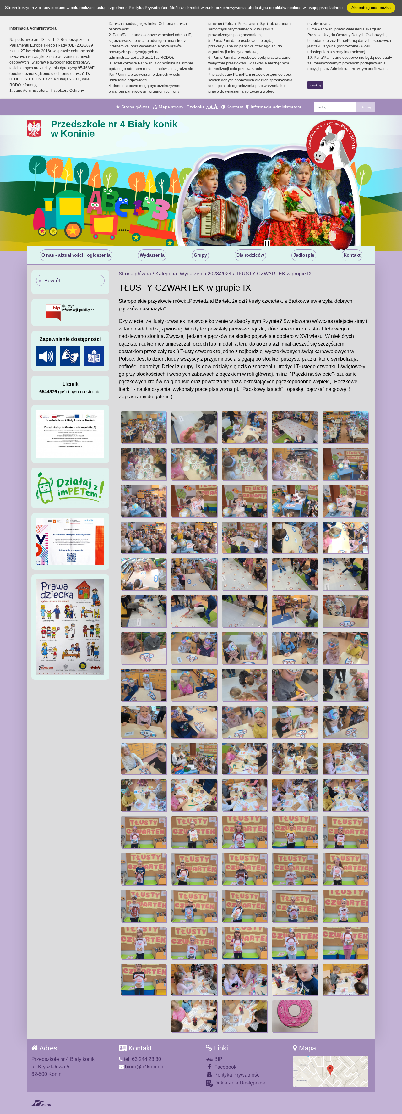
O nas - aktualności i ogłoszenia (76, 255)
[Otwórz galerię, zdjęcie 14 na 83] (295, 501)
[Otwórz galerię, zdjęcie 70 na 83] (345, 906)
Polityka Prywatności (237, 1075)
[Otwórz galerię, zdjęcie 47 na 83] (194, 758)
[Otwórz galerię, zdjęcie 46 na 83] (143, 758)
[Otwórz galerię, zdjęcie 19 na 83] (295, 537)
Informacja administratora (275, 106)
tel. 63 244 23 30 (142, 1059)
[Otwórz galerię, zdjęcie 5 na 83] (345, 427)
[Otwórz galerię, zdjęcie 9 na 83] (295, 464)
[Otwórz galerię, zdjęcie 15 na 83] (345, 501)
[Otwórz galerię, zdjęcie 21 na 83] (143, 574)
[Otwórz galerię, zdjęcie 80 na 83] (345, 979)
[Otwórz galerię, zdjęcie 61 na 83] (143, 869)
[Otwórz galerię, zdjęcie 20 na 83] (345, 537)
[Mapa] (330, 1071)
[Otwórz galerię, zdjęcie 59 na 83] (295, 832)
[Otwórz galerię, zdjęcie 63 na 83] (244, 869)
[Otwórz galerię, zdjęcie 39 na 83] (295, 685)
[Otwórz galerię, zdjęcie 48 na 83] (244, 758)
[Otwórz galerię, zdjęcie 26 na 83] (143, 611)
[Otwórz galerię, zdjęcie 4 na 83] (295, 427)
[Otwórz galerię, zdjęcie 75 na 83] (345, 943)
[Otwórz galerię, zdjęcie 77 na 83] (194, 979)
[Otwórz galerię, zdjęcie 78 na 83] (244, 979)
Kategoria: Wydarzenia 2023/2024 (193, 273)
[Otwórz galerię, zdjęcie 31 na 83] (143, 648)
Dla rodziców (250, 255)
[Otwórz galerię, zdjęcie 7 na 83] (194, 464)
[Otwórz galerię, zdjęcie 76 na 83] (143, 979)
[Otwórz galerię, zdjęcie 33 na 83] (244, 648)
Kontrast (234, 106)
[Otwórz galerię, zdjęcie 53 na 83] (244, 795)
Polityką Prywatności (148, 7)
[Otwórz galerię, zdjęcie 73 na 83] (244, 943)
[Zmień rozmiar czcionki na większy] (211, 106)
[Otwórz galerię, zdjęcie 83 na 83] (295, 1016)
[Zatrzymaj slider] (267, 244)
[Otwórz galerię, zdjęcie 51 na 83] (143, 795)
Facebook (224, 1067)
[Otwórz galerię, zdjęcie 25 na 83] (345, 574)
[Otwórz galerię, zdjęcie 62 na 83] (194, 869)
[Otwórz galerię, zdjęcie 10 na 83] (345, 464)
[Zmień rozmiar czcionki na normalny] (207, 106)
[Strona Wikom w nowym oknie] (41, 1103)
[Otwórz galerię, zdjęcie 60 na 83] (345, 832)
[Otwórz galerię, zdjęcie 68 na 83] (244, 906)
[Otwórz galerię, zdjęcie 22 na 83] (194, 574)
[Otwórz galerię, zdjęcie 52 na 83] (194, 795)
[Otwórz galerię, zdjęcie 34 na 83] (295, 648)
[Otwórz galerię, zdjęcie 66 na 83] (143, 906)
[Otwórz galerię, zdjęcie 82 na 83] (244, 1016)
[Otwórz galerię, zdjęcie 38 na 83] (244, 685)
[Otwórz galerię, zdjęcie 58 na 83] (244, 832)
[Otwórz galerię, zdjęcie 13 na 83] (244, 501)
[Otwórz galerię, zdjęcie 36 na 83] (143, 685)
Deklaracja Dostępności (240, 1082)
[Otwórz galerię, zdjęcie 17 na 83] (194, 537)
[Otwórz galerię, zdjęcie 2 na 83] (194, 427)
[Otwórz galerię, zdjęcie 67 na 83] (194, 906)
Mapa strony (170, 106)
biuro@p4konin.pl (144, 1066)
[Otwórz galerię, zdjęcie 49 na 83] (295, 758)
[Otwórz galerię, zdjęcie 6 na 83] (143, 464)
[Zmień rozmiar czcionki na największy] (215, 106)
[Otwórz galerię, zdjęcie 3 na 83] (244, 427)
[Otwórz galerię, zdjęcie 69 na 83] (295, 906)
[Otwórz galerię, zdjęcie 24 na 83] (295, 574)
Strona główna (135, 106)
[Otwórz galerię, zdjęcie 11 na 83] (143, 501)
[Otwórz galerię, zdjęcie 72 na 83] (194, 943)
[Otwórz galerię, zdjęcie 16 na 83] (143, 537)
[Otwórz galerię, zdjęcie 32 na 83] (194, 648)
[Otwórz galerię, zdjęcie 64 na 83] (295, 869)
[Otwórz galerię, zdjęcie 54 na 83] (295, 795)
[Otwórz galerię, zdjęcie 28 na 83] (244, 611)
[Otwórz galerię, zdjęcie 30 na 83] (345, 611)
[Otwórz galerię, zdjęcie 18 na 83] (244, 537)
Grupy (200, 255)
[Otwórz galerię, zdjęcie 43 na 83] (244, 722)
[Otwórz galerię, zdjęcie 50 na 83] (345, 758)
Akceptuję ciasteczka (371, 7)
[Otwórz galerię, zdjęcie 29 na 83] (295, 611)
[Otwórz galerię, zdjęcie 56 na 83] (143, 832)
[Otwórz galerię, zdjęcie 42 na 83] (194, 722)
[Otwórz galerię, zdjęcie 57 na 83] (194, 832)
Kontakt (352, 255)
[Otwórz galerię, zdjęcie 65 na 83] (345, 869)
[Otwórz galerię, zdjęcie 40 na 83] (345, 685)
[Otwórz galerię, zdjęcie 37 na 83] (194, 685)
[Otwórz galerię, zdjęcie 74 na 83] (295, 943)
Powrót (52, 280)
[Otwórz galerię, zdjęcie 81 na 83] (194, 1016)
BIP (217, 1059)
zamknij (315, 85)
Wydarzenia (152, 255)
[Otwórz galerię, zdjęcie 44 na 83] (295, 722)
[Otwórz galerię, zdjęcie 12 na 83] (194, 501)
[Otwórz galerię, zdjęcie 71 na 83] (143, 943)
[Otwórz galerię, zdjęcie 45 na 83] (345, 722)
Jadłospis (303, 255)
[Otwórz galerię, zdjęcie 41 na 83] (143, 722)
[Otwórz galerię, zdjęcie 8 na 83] (244, 464)
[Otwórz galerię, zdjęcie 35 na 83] (345, 648)
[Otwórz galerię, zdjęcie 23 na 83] (244, 574)
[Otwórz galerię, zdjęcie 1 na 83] (143, 427)
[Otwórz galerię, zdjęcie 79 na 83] (295, 979)
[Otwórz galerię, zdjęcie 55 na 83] (345, 795)
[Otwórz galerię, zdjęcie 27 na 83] (194, 611)
